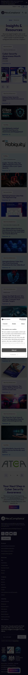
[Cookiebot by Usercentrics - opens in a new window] (19, 319)
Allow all (14, 350)
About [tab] (23, 323)
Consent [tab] (5, 323)
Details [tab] (14, 323)
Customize (13, 354)
